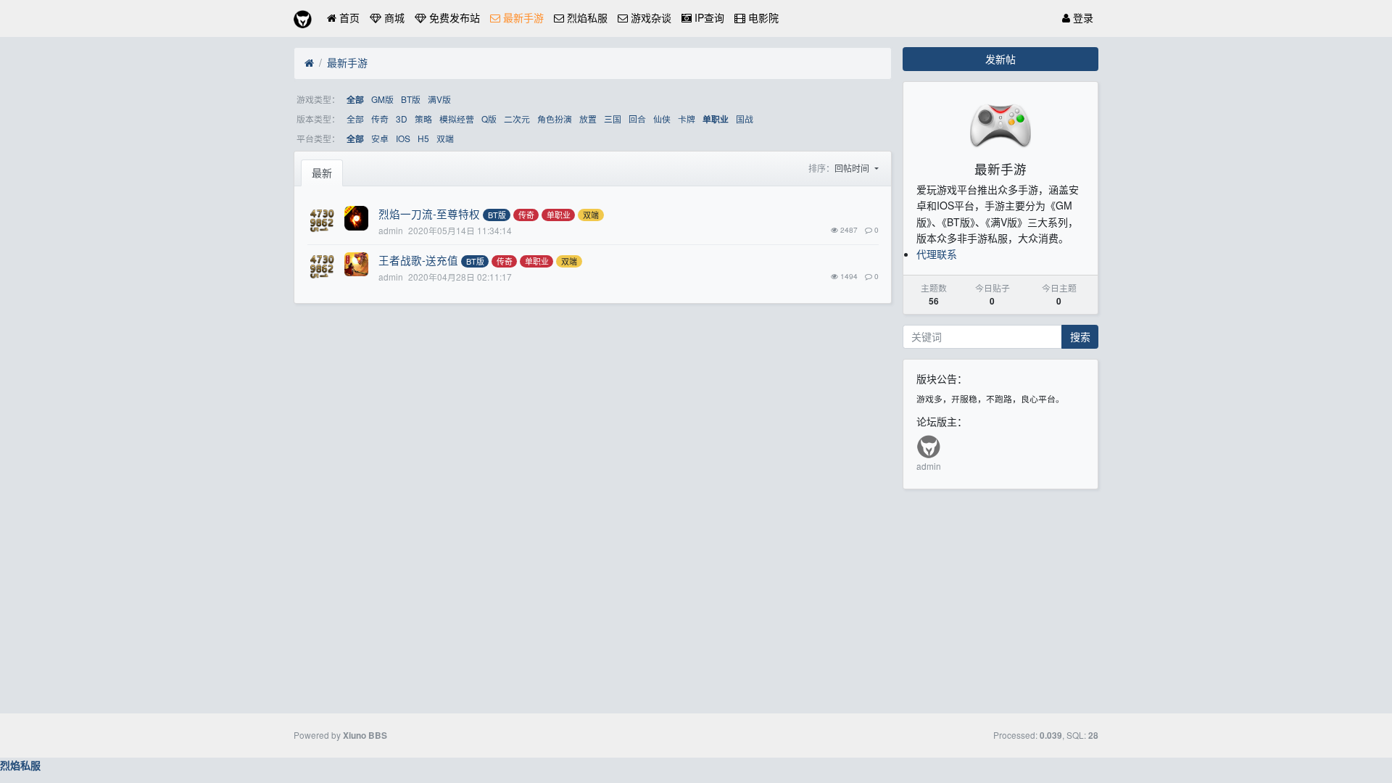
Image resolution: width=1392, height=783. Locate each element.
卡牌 (686, 118)
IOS (403, 138)
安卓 (380, 138)
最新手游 (522, 17)
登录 (1081, 17)
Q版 (489, 118)
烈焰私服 (586, 17)
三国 (612, 118)
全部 (355, 100)
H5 (423, 138)
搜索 (1080, 336)
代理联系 (936, 253)
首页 (348, 17)
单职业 (716, 119)
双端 (445, 138)
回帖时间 (852, 168)
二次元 (517, 118)
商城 (393, 17)
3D (401, 118)
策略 (423, 118)
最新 (322, 172)
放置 (588, 118)
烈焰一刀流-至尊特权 (429, 213)
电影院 (762, 17)
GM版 (382, 99)
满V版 (439, 99)
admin (928, 466)
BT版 (410, 99)
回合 (637, 118)
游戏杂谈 (649, 17)
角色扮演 (554, 118)
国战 (744, 118)
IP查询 (708, 17)
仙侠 (662, 118)
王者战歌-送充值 (418, 260)
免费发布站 (453, 17)
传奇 (380, 118)
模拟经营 (456, 118)
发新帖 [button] (1000, 58)
